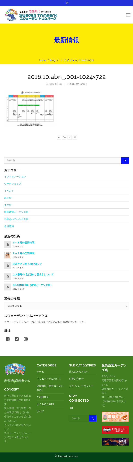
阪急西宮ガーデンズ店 (16, 212)
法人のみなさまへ (78, 371)
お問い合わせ (76, 378)
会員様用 (9, 226)
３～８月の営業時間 (23, 242)
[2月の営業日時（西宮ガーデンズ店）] (8, 287)
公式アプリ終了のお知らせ (27, 263)
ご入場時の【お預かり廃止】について (33, 274)
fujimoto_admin (78, 84)
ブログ (40, 411)
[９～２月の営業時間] (7, 254)
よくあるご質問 (45, 404)
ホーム (40, 371)
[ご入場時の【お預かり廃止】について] (8, 276)
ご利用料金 (43, 397)
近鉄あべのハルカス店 (16, 219)
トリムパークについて (49, 378)
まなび (7, 205)
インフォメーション (15, 176)
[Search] (125, 160)
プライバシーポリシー (81, 385)
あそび (7, 197)
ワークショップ (12, 183)
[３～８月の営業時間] (8, 244)
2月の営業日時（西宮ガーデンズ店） (32, 285)
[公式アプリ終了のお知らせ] (8, 265)
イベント (9, 190)
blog (52, 60)
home (42, 60)
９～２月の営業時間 (23, 253)
